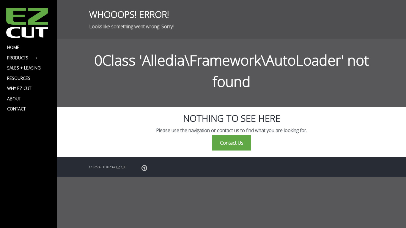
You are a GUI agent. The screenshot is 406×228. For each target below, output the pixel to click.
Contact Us (231, 143)
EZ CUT (121, 167)
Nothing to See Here (231, 118)
